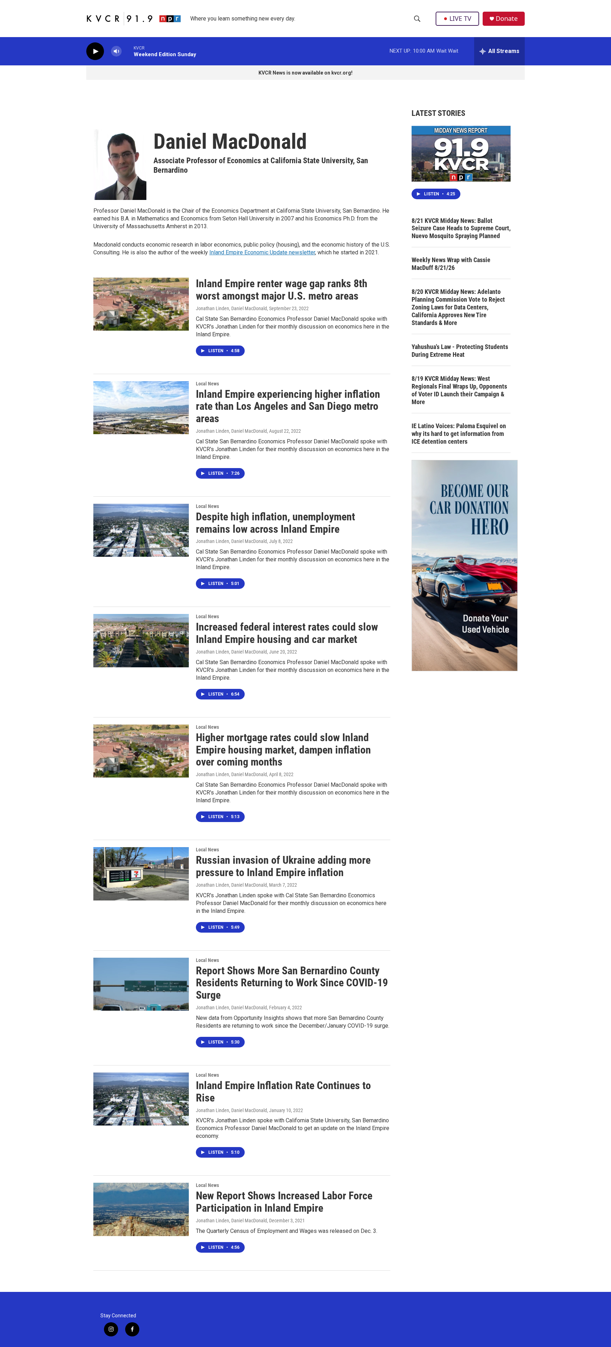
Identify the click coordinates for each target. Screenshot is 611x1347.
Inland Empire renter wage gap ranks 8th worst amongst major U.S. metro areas (281, 289)
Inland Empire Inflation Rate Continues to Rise (283, 1091)
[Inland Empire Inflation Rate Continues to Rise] (141, 1099)
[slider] (128, 51)
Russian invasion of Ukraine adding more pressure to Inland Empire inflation (283, 866)
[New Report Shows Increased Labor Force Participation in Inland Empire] (141, 1209)
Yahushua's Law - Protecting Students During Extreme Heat (460, 350)
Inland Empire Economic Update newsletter (262, 252)
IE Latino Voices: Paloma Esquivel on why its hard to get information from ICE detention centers (459, 433)
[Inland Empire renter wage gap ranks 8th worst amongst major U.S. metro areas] (141, 304)
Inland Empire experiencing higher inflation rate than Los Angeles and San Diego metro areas (288, 406)
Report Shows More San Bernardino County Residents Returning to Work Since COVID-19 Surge (292, 983)
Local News (207, 383)
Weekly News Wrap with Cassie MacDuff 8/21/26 (451, 263)
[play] (95, 51)
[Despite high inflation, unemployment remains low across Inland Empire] (141, 530)
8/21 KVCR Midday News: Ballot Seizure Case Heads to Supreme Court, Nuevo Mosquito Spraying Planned (461, 228)
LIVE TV (460, 18)
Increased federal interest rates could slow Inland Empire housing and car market (287, 633)
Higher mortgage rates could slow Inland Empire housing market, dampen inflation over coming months (283, 749)
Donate (507, 18)
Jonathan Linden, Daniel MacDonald (231, 308)
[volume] (116, 51)
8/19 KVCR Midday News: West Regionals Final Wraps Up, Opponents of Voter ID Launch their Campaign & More (459, 390)
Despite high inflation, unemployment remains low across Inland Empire (275, 522)
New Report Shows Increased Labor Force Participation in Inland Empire (284, 1201)
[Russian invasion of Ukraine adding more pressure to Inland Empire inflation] (141, 873)
